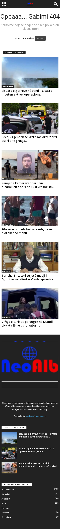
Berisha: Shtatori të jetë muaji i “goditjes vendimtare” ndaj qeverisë (27, 277)
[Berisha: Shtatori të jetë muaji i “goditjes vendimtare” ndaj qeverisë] (30, 257)
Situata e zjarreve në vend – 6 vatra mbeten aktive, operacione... (27, 92)
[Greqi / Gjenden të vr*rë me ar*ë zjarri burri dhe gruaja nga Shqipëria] (30, 118)
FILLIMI (40, 38)
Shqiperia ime (7, 86)
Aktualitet (6, 271)
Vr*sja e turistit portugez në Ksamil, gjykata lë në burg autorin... (28, 323)
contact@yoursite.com (36, 416)
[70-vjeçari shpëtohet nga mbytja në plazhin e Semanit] (30, 211)
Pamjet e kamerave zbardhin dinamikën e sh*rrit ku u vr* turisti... (28, 185)
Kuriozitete (6, 517)
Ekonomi (5, 508)
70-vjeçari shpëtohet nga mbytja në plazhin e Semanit (27, 231)
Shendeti (5, 513)
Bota (4, 133)
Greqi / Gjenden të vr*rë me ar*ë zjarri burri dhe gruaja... (29, 139)
